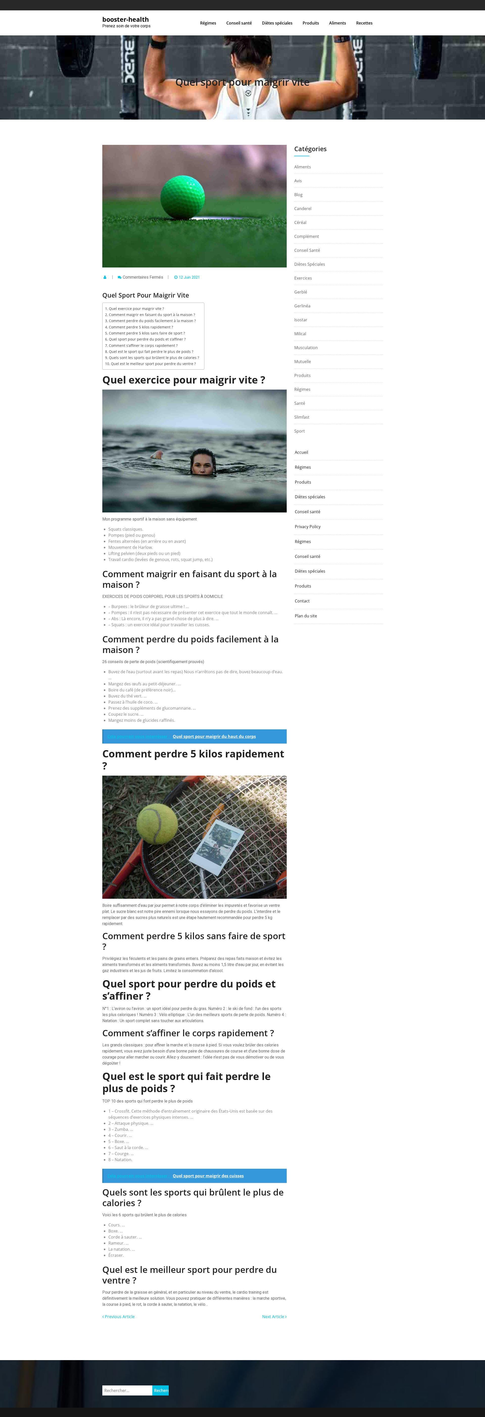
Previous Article (119, 1316)
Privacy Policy (308, 526)
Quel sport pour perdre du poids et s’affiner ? (147, 339)
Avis (298, 181)
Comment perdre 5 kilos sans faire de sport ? (147, 333)
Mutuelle (302, 361)
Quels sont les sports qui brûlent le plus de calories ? (154, 357)
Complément (306, 236)
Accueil (301, 452)
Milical (300, 333)
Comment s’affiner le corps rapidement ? (143, 345)
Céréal (300, 222)
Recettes (364, 23)
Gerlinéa (302, 306)
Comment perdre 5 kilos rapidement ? (141, 327)
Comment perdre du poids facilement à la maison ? (152, 320)
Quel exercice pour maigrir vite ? (136, 308)
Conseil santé (239, 23)
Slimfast (301, 417)
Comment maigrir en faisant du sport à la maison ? (152, 314)
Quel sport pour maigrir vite (242, 82)
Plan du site (306, 616)
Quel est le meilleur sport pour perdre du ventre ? (153, 363)
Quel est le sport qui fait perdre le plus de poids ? (151, 351)
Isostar (300, 320)
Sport (299, 431)
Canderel (302, 208)
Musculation (306, 347)
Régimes (208, 23)
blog (298, 194)
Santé (299, 403)
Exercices (303, 278)
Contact (302, 601)
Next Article (273, 1316)
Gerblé (300, 292)
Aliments (337, 23)
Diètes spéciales (277, 23)
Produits (311, 23)
